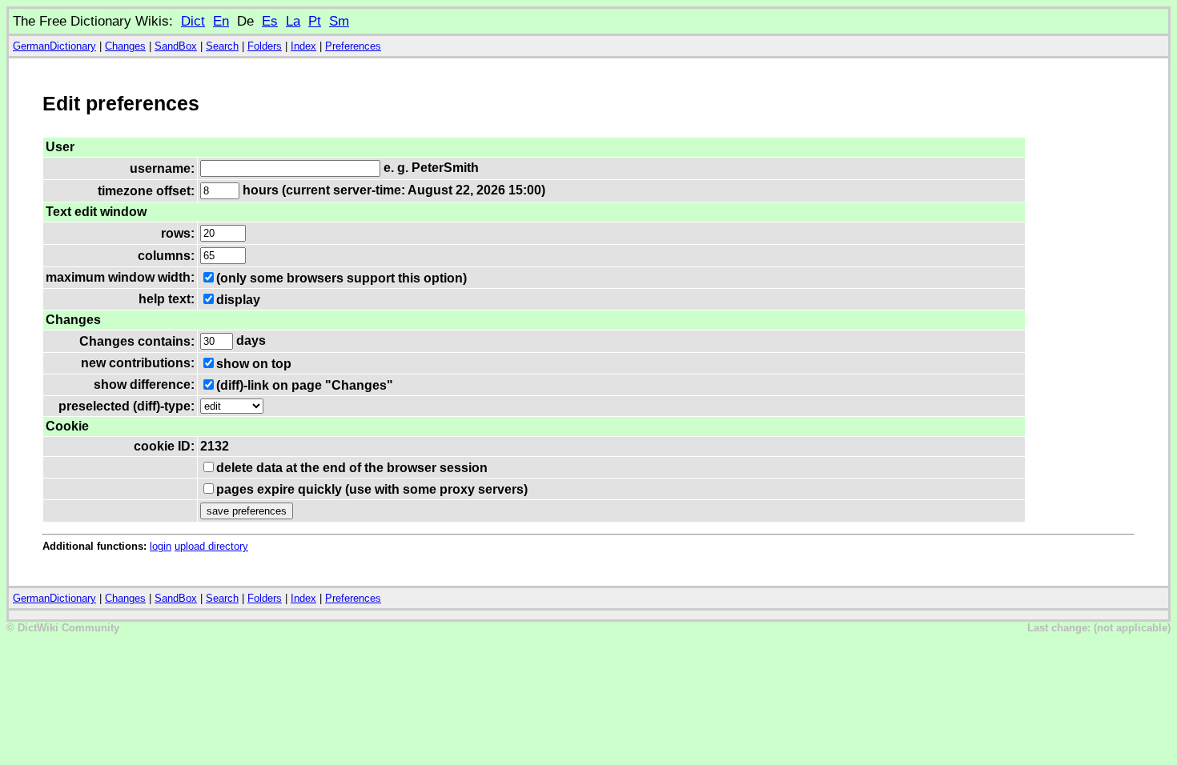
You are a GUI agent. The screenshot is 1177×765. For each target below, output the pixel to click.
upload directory (211, 546)
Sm (339, 21)
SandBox (176, 46)
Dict (193, 21)
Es (270, 21)
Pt (314, 21)
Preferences (353, 46)
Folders (264, 46)
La (293, 21)
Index (303, 46)
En (221, 21)
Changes (125, 46)
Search (222, 46)
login (160, 546)
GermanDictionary (54, 46)
